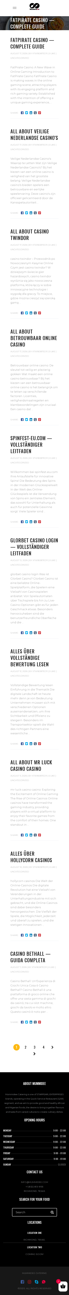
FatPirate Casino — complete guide (32, 43)
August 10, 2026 (19, 867)
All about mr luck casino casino (31, 765)
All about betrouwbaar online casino (33, 338)
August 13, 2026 (19, 458)
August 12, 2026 (18, 671)
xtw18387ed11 (39, 53)
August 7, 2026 (18, 967)
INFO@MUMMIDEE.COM (34, 1182)
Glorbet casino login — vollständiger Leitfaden (34, 547)
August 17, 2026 (18, 53)
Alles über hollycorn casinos (31, 857)
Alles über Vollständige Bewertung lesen (29, 658)
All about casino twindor (29, 234)
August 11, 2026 (18, 775)
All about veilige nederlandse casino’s (34, 134)
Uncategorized (19, 58)
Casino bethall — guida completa (30, 957)
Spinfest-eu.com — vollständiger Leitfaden (31, 444)
